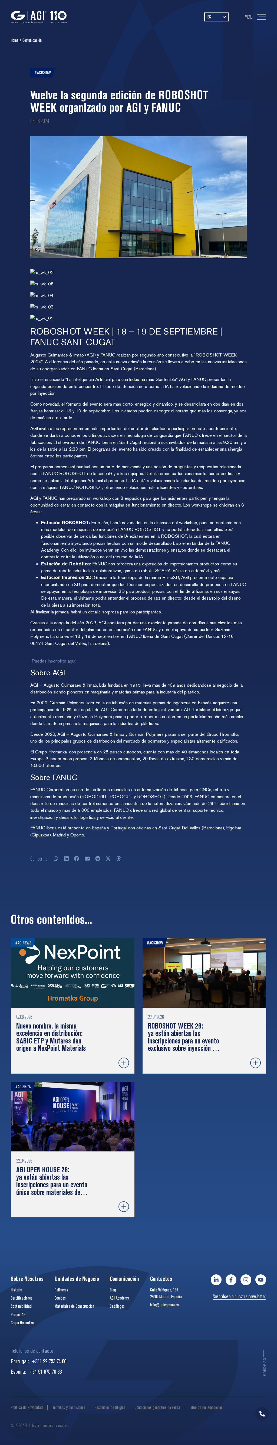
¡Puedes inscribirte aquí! (53, 661)
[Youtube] (260, 1279)
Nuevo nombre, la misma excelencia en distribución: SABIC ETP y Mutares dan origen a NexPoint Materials (51, 1037)
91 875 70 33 (45, 1371)
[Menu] (261, 17)
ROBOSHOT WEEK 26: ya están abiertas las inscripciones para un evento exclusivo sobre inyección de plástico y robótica (183, 1040)
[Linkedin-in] (216, 1279)
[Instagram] (245, 1279)
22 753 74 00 (49, 1361)
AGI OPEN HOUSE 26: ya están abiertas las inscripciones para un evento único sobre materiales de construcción (51, 1184)
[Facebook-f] (231, 1279)
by (265, 1367)
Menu (249, 17)
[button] (56, 858)
